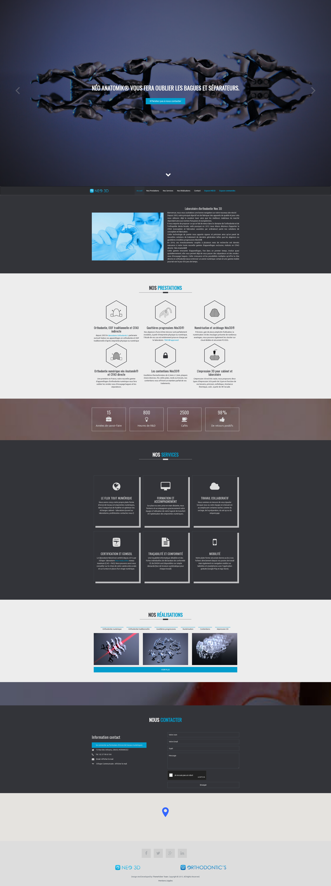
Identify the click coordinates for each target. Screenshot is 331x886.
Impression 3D (222, 629)
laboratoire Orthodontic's (118, 335)
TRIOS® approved (171, 340)
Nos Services (168, 191)
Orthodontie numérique (112, 629)
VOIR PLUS (165, 670)
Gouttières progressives (166, 629)
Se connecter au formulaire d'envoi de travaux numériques (119, 745)
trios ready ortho (122, 561)
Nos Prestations (152, 191)
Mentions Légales (165, 881)
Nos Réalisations (183, 191)
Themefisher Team (160, 877)
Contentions (205, 629)
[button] (165, 812)
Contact (197, 191)
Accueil (139, 191)
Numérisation (188, 629)
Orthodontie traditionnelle (139, 629)
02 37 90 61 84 (105, 754)
